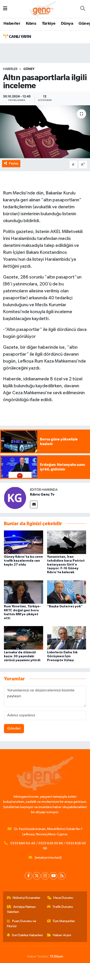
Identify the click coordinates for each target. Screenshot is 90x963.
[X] (37, 876)
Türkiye (49, 23)
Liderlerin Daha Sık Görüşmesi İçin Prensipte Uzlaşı (62, 656)
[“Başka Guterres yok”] (66, 592)
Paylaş (13, 163)
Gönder (14, 728)
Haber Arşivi (62, 935)
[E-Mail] (34, 504)
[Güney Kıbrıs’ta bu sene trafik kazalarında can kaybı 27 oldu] (23, 542)
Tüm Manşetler (63, 921)
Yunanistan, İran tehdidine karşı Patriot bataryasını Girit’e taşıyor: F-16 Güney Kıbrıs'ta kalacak (66, 564)
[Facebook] (28, 876)
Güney (28, 69)
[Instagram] (45, 876)
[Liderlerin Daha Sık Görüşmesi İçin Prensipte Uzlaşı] (66, 638)
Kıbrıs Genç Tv (42, 494)
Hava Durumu (63, 897)
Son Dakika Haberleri (27, 935)
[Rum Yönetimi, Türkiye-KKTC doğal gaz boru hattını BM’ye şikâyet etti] (23, 592)
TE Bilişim (56, 956)
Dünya (67, 23)
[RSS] (62, 876)
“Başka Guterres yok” (65, 606)
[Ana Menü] (5, 9)
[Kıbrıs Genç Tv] (15, 498)
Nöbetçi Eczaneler (26, 897)
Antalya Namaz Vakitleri (21, 909)
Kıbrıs (31, 23)
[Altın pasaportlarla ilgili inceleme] (45, 131)
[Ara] (82, 9)
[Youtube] (53, 876)
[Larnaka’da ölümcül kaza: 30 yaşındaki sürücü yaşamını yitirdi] (23, 638)
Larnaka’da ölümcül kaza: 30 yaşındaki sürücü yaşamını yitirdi (22, 656)
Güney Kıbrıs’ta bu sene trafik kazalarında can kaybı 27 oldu (23, 560)
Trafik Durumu (62, 906)
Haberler (11, 23)
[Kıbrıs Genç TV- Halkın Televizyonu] (43, 8)
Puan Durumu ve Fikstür (21, 923)
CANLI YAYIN (19, 37)
